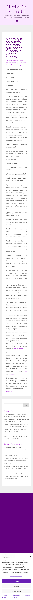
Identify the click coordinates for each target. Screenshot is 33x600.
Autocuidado (22, 63)
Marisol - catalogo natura (11, 474)
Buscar (26, 405)
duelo (25, 371)
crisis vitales (18, 349)
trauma (11, 374)
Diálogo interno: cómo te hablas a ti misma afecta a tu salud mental (16, 460)
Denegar (16, 586)
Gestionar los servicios (16, 576)
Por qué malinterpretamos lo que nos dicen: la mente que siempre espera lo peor (15, 431)
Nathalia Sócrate (9, 447)
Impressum (28, 595)
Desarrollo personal (19, 65)
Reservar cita (10, 391)
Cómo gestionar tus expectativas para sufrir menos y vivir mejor (16, 468)
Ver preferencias (16, 591)
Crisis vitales (9, 65)
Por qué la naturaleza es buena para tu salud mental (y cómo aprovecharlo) (16, 476)
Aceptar (16, 581)
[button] (30, 556)
